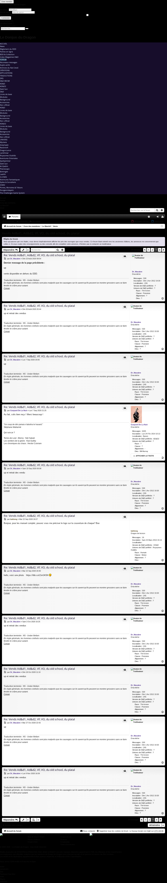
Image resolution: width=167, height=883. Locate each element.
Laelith (3, 174)
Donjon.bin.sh (65, 837)
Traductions (6, 75)
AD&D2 (3, 86)
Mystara (3, 142)
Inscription (36, 221)
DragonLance (5, 150)
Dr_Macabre (137, 272)
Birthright (4, 171)
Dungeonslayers (7, 190)
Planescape (4, 169)
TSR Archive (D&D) (52, 834)
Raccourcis (5, 217)
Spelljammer (5, 161)
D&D (2, 91)
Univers (3, 139)
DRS (1, 78)
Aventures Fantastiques (10, 179)
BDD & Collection (7, 54)
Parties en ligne (6, 51)
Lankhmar (4, 153)
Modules (3, 97)
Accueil (3, 43)
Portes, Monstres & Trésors (11, 187)
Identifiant (4, 10)
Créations (5, 70)
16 (143, 537)
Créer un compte (6, 21)
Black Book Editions (68, 834)
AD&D (2, 83)
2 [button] (152, 249)
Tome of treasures (67, 844)
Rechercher (9, 221)
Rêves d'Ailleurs (34, 839)
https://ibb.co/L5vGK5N (37, 575)
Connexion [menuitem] (158, 217)
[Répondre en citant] (125, 256)
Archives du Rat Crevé (9, 67)
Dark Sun (4, 89)
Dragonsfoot (33, 842)
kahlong (134, 531)
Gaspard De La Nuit (139, 425)
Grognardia (64, 842)
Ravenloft (4, 147)
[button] (144, 250)
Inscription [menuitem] (163, 217)
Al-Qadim (4, 166)
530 (144, 278)
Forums (15, 217)
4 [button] (159, 249)
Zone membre (6, 2)
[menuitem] (148, 216)
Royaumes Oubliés (8, 155)
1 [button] (148, 249)
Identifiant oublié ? (7, 23)
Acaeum (63, 839)
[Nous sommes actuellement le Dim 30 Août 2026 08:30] (162, 226)
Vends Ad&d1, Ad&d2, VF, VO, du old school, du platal (41, 233)
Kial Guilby (31, 441)
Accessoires (4, 102)
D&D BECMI (5, 81)
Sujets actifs (5, 65)
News (2, 46)
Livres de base (6, 94)
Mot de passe (5, 12)
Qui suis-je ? (9, 432)
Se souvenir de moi (7, 15)
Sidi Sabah (30, 438)
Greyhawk (4, 145)
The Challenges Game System (12, 193)
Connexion (5, 18)
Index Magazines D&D (9, 57)
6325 (144, 431)
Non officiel (5, 105)
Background (5, 99)
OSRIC (2, 185)
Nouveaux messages (8, 62)
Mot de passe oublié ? (8, 26)
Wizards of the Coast (36, 834)
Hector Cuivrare (35, 443)
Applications (6, 73)
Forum (3, 59)
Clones (3, 177)
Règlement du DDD (8, 49)
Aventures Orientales (9, 158)
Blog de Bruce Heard (36, 837)
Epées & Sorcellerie (8, 182)
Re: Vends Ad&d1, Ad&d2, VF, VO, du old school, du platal (39, 255)
